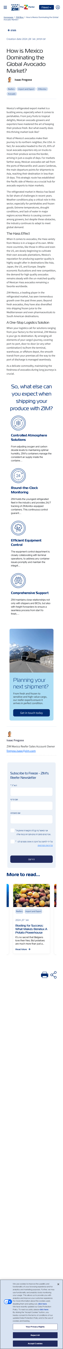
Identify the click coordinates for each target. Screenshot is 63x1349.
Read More (21, 949)
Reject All (35, 1335)
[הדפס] (44, 974)
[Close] (58, 1284)
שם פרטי (14, 799)
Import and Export (26, 89)
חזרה (13, 30)
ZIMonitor (42, 89)
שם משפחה (15, 813)
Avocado (12, 94)
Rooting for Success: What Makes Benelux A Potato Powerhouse (31, 929)
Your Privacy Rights (35, 1327)
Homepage (9, 17)
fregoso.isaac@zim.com (21, 751)
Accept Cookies (35, 1343)
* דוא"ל (13, 785)
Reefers (11, 89)
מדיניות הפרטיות (45, 845)
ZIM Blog (20, 17)
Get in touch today (31, 713)
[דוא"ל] (53, 974)
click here (42, 1304)
